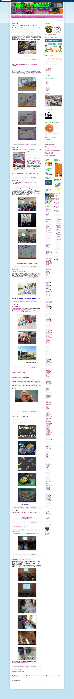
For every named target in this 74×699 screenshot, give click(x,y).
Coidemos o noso (48, 252)
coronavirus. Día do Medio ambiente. (49, 263)
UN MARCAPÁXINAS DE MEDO (50, 145)
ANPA (47, 226)
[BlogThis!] (32, 59)
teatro (46, 510)
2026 (56, 195)
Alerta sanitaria (48, 218)
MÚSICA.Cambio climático (48, 426)
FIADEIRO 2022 (48, 67)
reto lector (47, 488)
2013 (56, 258)
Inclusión (47, 387)
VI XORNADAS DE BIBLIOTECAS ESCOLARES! (26, 149)
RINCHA (47, 90)
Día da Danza (48, 282)
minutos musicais (48, 402)
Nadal (47, 446)
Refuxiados (47, 487)
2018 (56, 206)
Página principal (16, 15)
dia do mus (47, 326)
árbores (47, 227)
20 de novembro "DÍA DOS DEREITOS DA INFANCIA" (58, 226)
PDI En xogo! (48, 457)
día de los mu (48, 308)
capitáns (47, 245)
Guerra (47, 377)
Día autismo (47, 276)
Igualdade (47, 384)
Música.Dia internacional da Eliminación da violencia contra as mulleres (49, 435)
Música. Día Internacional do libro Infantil (48, 421)
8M (46, 210)
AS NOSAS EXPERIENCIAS (40, 17)
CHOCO (47, 80)
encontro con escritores (48, 345)
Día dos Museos (48, 332)
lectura (47, 394)
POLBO (47, 83)
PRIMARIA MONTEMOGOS (50, 155)
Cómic (47, 253)
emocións (47, 343)
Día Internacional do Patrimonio (49, 335)
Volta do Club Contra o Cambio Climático (51, 151)
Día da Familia (48, 285)
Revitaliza (47, 489)
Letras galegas (48, 396)
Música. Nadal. (48, 424)
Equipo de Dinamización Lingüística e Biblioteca (48, 352)
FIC (46, 369)
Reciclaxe (47, 480)
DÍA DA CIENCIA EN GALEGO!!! (21, 559)
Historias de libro (48, 380)
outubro (57, 245)
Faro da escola (48, 361)
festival (47, 364)
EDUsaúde (47, 342)
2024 (56, 198)
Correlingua (47, 264)
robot (46, 490)
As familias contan (48, 228)
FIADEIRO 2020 (48, 69)
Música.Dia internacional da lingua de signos (48, 439)
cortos (47, 265)
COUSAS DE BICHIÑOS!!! (20, 527)
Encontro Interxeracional (48, 347)
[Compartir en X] (33, 59)
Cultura (47, 272)
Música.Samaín (48, 445)
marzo (57, 252)
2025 (46, 208)
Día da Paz (47, 295)
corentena (47, 260)
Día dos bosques (48, 329)
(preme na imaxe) (27, 518)
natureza (47, 447)
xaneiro (57, 255)
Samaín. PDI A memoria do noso (48, 497)
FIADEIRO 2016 (48, 74)
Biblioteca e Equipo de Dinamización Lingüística (49, 238)
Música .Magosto (48, 412)
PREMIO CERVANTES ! (19, 372)
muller (47, 407)
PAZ (46, 453)
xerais (47, 517)
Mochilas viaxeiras (49, 404)
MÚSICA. (47, 413)
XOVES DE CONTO (49, 521)
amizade (47, 225)
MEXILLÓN (47, 81)
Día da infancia (48, 286)
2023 (56, 199)
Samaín (47, 494)
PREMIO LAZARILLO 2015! (20, 271)
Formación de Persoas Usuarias (48, 373)
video (46, 512)
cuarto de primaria (48, 269)
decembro (57, 211)
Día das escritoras (48, 299)
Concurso (47, 254)
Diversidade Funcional (47, 340)
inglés (47, 389)
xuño (57, 248)
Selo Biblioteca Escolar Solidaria (48, 499)
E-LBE (47, 341)
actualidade (47, 215)
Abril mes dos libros (49, 211)
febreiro (57, 253)
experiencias (48, 358)
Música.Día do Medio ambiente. (48, 432)
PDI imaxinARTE (48, 458)
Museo (47, 408)
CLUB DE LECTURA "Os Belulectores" (42, 15)
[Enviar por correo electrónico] (31, 59)
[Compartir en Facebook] (34, 59)
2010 (56, 262)
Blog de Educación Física (50, 152)
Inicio (27, 669)
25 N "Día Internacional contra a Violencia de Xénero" (58, 219)
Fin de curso (48, 371)
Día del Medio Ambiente (48, 313)
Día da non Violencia (49, 293)
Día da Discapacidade (48, 284)
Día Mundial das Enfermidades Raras (49, 337)
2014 (56, 256)
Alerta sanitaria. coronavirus (48, 220)
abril (57, 251)
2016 (56, 209)
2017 (56, 207)
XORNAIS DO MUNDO (26, 15)
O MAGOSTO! (16, 306)
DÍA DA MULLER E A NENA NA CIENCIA (49, 291)
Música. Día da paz (49, 416)
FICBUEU (47, 370)
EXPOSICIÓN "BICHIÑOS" (20, 416)
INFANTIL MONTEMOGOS (50, 144)
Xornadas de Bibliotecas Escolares (48, 519)
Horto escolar (48, 382)
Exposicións (47, 360)
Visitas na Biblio (48, 514)
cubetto (47, 271)
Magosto (47, 398)
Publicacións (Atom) (20, 671)
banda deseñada (48, 232)
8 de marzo (47, 209)
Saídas (47, 493)
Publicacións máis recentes (17, 669)
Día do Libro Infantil (49, 322)
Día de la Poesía (48, 307)
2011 (56, 260)
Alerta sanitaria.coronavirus (49, 222)
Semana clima (48, 500)
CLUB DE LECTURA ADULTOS (18, 17)
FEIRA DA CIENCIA (49, 362)
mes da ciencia (48, 401)
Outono (47, 452)
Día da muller (48, 289)
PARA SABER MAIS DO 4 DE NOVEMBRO (24, 512)
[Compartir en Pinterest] (35, 59)
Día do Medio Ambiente (48, 325)
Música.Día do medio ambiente (48, 430)
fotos (46, 375)
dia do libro (47, 318)
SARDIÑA (47, 89)
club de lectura (48, 251)
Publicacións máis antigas (37, 669)
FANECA (47, 87)
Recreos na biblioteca (47, 484)
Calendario (47, 244)
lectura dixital (48, 395)
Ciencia (47, 247)
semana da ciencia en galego (49, 503)
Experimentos (48, 359)
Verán (47, 511)
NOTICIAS (47, 449)
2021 (56, 202)
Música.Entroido (48, 440)
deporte (47, 273)
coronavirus (47, 261)
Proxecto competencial (48, 478)
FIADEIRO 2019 (48, 70)
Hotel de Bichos (48, 383)
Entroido (47, 350)
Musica (47, 409)
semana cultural (48, 501)
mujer (46, 406)
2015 (56, 210)
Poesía (47, 463)
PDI (46, 454)
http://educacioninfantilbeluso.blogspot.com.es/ (20, 662)
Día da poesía (48, 296)
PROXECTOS (29, 17)
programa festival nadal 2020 (48, 472)
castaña (47, 246)
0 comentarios (27, 144)
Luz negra (47, 397)
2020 (56, 203)
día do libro (47, 319)
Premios (47, 468)
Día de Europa (48, 306)
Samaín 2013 (48, 495)
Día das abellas (48, 301)
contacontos (47, 257)
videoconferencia (48, 513)
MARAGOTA (48, 88)
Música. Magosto (48, 423)
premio (47, 465)
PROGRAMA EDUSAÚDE (49, 153)
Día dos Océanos (48, 333)
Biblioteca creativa (48, 235)
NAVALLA (47, 82)
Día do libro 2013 (48, 320)
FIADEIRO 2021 (48, 68)
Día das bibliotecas (49, 302)
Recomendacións (48, 481)
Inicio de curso (48, 391)
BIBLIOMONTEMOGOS (31, 5)
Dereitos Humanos (49, 274)
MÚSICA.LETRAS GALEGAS (48, 442)
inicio (46, 390)
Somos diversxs (48, 148)
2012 (56, 259)
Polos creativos (48, 464)
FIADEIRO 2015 (48, 75)
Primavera (47, 469)
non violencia (48, 448)
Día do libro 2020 (48, 321)
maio (57, 249)
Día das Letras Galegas (48, 305)
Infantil (47, 388)
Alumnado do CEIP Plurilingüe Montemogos (53, 150)
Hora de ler (47, 381)
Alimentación (48, 224)
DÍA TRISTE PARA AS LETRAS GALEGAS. (24, 25)
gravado (47, 376)
